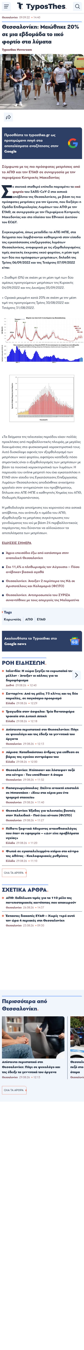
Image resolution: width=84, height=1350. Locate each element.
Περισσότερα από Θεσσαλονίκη (24, 1005)
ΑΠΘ (29, 619)
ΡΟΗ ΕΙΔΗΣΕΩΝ (23, 663)
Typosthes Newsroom (17, 50)
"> (31, 143)
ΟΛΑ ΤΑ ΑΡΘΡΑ (13, 873)
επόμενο (76, 675)
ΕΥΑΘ (41, 619)
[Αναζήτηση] (77, 6)
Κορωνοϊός (12, 619)
